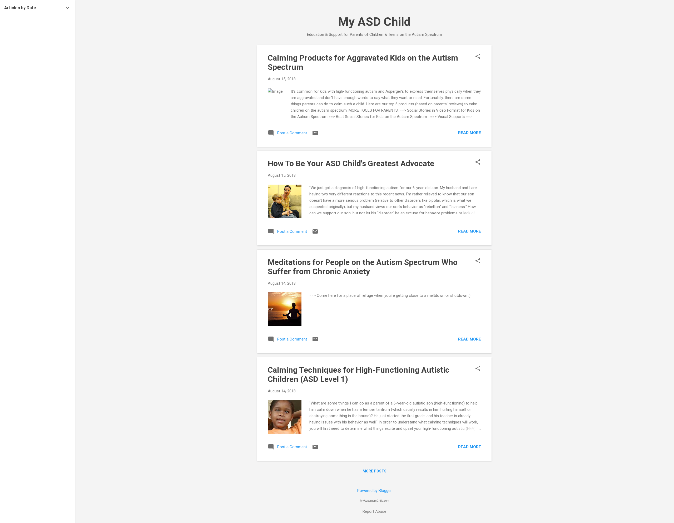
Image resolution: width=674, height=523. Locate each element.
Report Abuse (374, 511)
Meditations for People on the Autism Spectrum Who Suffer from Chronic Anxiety (363, 267)
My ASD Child (374, 22)
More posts (374, 471)
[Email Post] (315, 134)
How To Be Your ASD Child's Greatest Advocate (351, 163)
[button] (478, 57)
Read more (469, 132)
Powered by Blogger (374, 490)
